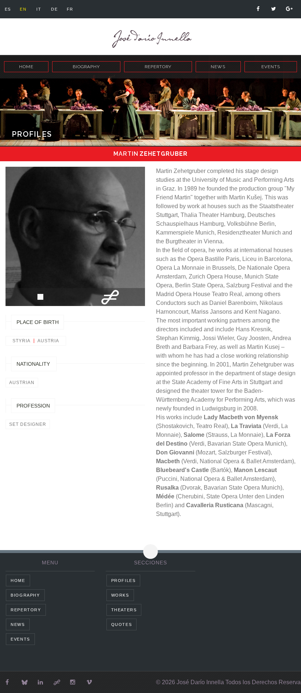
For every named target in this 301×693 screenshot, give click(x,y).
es (8, 9)
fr (70, 9)
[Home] (150, 39)
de (54, 9)
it (38, 9)
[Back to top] (150, 551)
